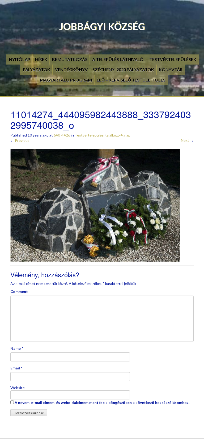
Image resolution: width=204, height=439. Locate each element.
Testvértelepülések (172, 59)
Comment (19, 291)
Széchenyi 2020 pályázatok (123, 69)
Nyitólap (19, 59)
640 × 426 (62, 135)
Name (15, 348)
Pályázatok (36, 69)
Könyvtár (170, 69)
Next (187, 140)
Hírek (41, 59)
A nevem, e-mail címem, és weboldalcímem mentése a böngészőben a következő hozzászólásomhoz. (102, 402)
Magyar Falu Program (66, 79)
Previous (19, 140)
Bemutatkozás (69, 59)
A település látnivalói (118, 59)
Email (15, 368)
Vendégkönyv (71, 69)
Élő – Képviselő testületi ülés (131, 79)
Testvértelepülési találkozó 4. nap (102, 135)
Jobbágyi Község (102, 26)
